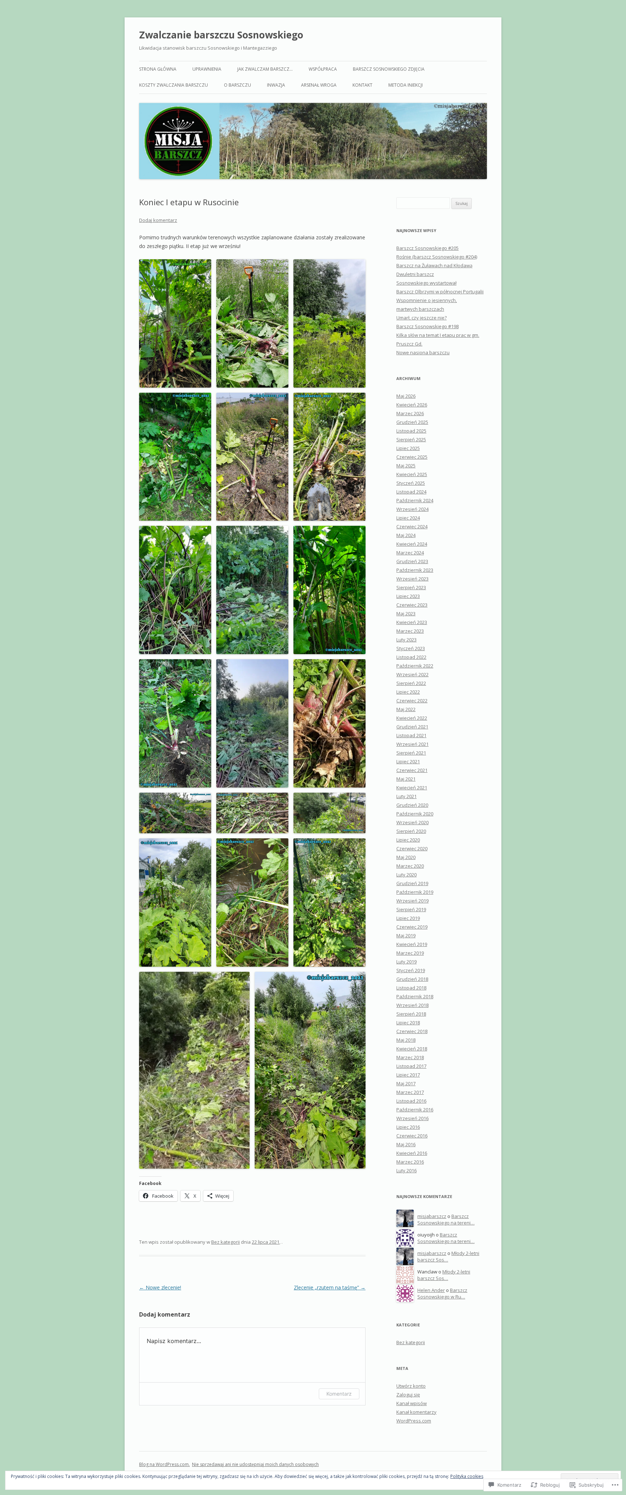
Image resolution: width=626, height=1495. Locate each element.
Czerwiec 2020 (411, 848)
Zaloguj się (408, 1394)
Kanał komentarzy (416, 1412)
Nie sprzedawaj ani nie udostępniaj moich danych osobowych (255, 1464)
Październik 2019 (414, 892)
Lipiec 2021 (408, 761)
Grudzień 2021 (412, 726)
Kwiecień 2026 (411, 404)
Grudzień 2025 (412, 422)
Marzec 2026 (410, 413)
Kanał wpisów (411, 1403)
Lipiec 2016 (408, 1127)
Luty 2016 (406, 1170)
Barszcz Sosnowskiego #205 (427, 248)
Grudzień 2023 (412, 561)
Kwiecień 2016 (411, 1153)
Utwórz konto (411, 1386)
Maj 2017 (406, 1083)
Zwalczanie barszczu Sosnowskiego (221, 34)
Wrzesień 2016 (412, 1118)
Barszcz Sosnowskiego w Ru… (442, 1293)
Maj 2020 (406, 857)
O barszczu (237, 85)
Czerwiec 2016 (411, 1135)
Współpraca (323, 69)
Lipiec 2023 (408, 596)
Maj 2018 (406, 1040)
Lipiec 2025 (408, 448)
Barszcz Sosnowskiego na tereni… (446, 1219)
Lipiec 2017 (408, 1074)
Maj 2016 (406, 1144)
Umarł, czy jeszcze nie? (421, 317)
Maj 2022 (406, 709)
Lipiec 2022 (408, 692)
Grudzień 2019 (412, 883)
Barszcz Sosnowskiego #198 (427, 326)
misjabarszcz (431, 1216)
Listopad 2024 (411, 491)
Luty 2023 (406, 639)
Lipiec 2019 (408, 918)
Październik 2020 (414, 813)
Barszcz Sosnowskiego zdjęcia (389, 69)
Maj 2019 (406, 935)
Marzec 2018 (410, 1057)
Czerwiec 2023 (411, 605)
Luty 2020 (406, 874)
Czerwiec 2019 (411, 927)
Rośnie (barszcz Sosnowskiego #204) (436, 256)
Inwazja (276, 85)
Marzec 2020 (410, 866)
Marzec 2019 (410, 953)
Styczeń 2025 (410, 483)
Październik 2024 (414, 500)
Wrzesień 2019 (412, 900)
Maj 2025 (406, 465)
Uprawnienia (206, 69)
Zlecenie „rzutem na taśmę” (330, 1287)
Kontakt (362, 85)
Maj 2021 (406, 779)
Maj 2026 (406, 396)
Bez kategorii (225, 1242)
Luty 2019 (406, 961)
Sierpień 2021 (411, 752)
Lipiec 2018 (408, 1022)
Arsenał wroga (319, 85)
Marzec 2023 (410, 631)
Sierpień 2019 (411, 909)
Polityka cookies (466, 1476)
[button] (175, 323)
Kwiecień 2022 (411, 718)
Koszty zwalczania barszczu (173, 85)
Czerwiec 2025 (411, 457)
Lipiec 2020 (408, 840)
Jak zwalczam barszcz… (265, 69)
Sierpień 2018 (411, 1014)
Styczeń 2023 (410, 648)
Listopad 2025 (411, 431)
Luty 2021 (406, 796)
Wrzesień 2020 (412, 822)
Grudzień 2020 (412, 805)
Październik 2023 (414, 570)
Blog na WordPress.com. (164, 1464)
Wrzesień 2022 (412, 674)
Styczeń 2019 (410, 970)
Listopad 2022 (411, 657)
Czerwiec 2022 (411, 700)
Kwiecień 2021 (411, 787)
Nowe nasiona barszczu (423, 352)
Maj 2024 (406, 535)
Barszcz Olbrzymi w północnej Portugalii (440, 291)
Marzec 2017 (410, 1092)
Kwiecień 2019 (411, 944)
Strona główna (157, 69)
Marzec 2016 (410, 1162)
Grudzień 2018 (412, 979)
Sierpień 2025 (411, 439)
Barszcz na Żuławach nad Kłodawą (434, 265)
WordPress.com (413, 1420)
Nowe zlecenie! (160, 1287)
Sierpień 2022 (411, 683)
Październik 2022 (414, 665)
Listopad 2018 (411, 987)
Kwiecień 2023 (411, 622)
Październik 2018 (414, 996)
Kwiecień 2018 (411, 1048)
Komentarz (339, 1394)
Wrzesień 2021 (412, 744)
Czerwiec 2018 (411, 1031)
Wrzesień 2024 (412, 509)
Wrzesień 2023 (412, 578)
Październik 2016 (414, 1109)
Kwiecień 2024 (411, 544)
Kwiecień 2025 (411, 474)
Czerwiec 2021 (411, 770)
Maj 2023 (406, 613)
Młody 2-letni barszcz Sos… (443, 1275)
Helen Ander (431, 1290)
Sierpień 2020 (411, 831)
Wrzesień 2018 (412, 1005)
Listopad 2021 (411, 735)
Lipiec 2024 (408, 518)
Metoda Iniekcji (405, 85)
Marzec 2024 (410, 552)
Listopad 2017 (411, 1066)
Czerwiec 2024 (411, 526)
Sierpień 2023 (411, 587)
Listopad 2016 (411, 1101)
